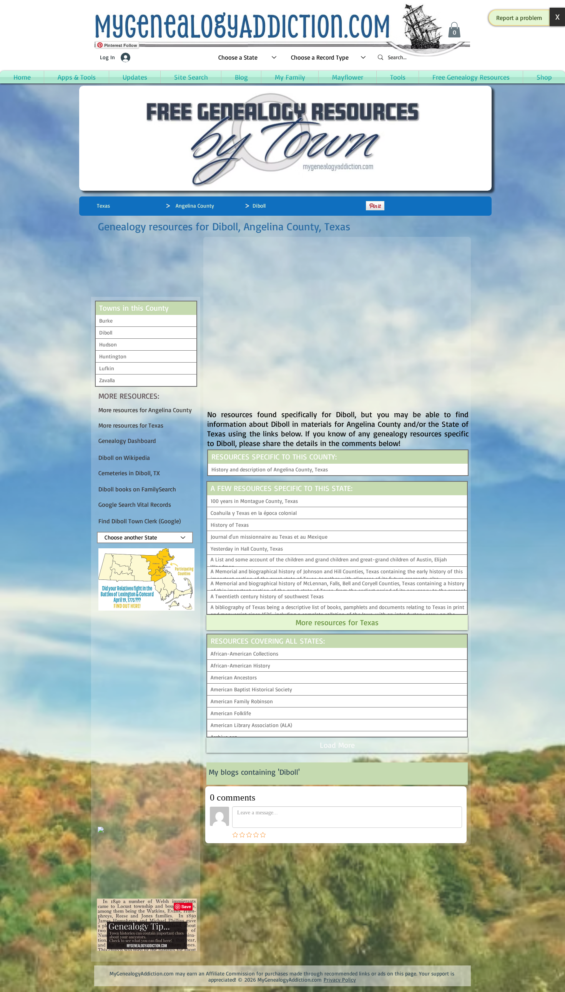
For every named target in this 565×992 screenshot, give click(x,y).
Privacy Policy (340, 979)
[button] (519, 18)
